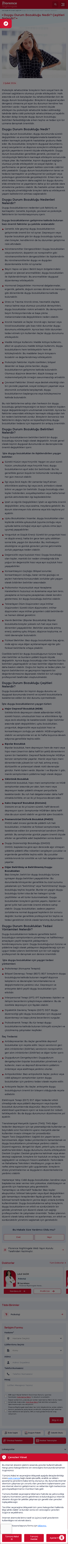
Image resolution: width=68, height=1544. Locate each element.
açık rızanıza (14, 1478)
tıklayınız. (42, 1526)
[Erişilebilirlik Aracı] (62, 1537)
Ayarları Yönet (56, 1538)
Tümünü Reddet (34, 1537)
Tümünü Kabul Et (12, 1537)
